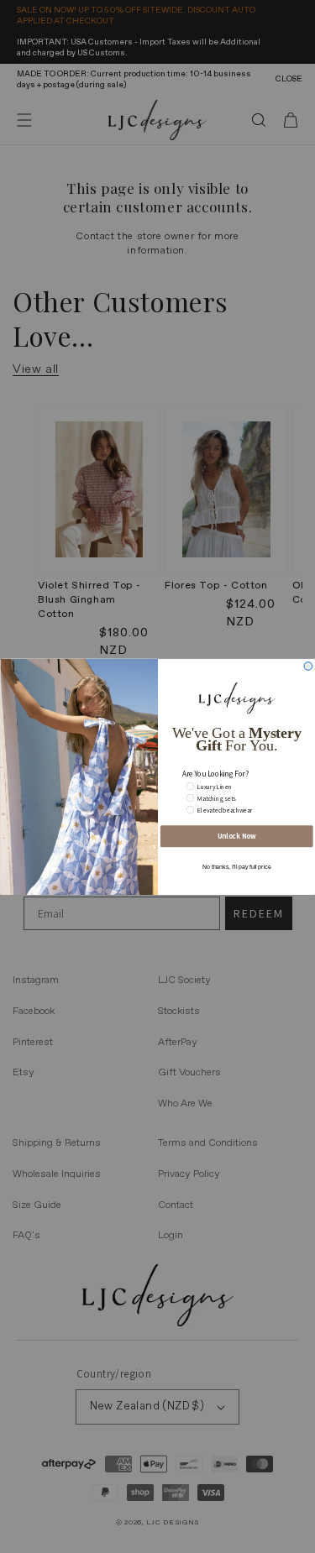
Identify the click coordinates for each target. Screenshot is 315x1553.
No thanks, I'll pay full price (236, 866)
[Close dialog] (308, 665)
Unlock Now (236, 835)
